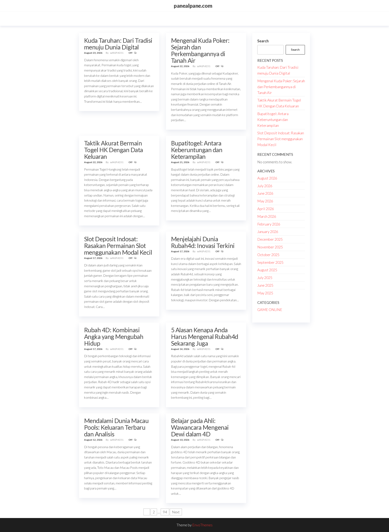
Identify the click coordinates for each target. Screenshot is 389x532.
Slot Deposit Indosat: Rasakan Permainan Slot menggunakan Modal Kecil (118, 245)
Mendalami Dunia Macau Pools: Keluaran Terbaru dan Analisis (116, 427)
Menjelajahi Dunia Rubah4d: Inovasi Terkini (203, 242)
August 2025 (267, 270)
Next (176, 512)
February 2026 (268, 224)
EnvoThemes (202, 525)
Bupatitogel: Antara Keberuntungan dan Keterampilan (196, 149)
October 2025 (268, 254)
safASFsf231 (117, 52)
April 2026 (265, 208)
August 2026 (267, 178)
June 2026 (265, 193)
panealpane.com (193, 5)
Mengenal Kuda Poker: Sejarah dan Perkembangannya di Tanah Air (200, 50)
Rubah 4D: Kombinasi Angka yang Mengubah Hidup (113, 336)
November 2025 (270, 247)
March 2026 (266, 216)
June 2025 (265, 285)
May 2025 (265, 293)
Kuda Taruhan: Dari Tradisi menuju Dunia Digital (118, 44)
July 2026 (264, 186)
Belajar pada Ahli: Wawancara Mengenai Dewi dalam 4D (200, 427)
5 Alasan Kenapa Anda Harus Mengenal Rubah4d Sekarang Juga (204, 336)
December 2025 (270, 239)
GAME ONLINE (269, 309)
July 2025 (264, 277)
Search (263, 41)
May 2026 (265, 201)
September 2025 (270, 262)
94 (165, 512)
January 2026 (267, 231)
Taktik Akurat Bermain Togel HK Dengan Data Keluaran (113, 149)
